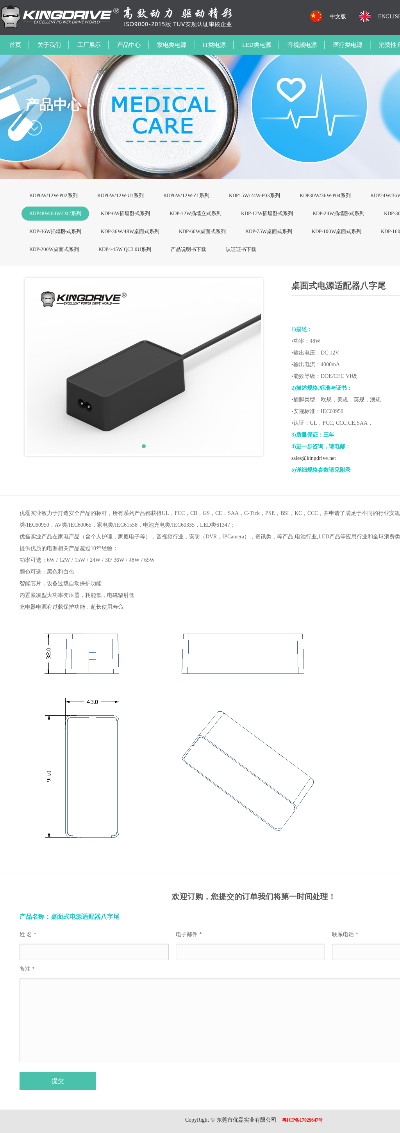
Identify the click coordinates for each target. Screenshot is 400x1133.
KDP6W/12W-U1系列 (120, 195)
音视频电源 (302, 45)
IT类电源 (214, 45)
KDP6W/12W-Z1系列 (186, 195)
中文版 (338, 17)
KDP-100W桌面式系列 (336, 231)
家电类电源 (171, 45)
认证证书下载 (241, 249)
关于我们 (49, 45)
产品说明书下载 (188, 249)
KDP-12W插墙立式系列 (195, 213)
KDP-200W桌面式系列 (54, 249)
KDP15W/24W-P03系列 (254, 195)
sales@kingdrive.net (313, 458)
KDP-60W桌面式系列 (202, 231)
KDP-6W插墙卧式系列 (125, 213)
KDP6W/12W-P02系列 (53, 195)
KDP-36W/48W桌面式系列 (130, 231)
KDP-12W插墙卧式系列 (267, 213)
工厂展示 (89, 45)
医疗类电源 (347, 45)
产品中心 (129, 45)
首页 (15, 45)
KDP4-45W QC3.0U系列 (124, 249)
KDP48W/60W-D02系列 (55, 213)
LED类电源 (256, 45)
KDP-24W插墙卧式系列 (338, 213)
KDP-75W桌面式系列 (268, 231)
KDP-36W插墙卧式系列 (55, 231)
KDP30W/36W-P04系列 (325, 195)
